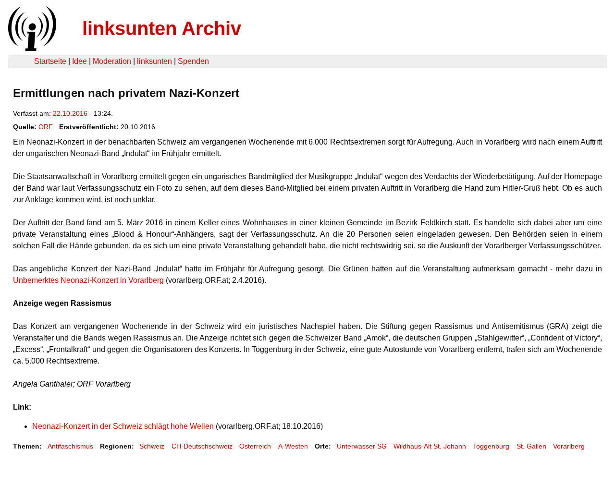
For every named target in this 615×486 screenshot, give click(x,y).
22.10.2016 (70, 113)
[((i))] (31, 48)
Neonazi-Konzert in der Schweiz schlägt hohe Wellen (123, 426)
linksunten (154, 61)
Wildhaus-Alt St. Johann (430, 446)
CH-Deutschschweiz (202, 446)
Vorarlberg (569, 446)
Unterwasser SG (362, 446)
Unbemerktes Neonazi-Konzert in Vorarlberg (88, 280)
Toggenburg (491, 446)
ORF (45, 127)
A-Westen (293, 446)
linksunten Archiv (161, 28)
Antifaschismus (70, 446)
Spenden (193, 61)
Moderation (112, 61)
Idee (79, 61)
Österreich (255, 446)
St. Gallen (531, 446)
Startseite (50, 61)
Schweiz (151, 446)
